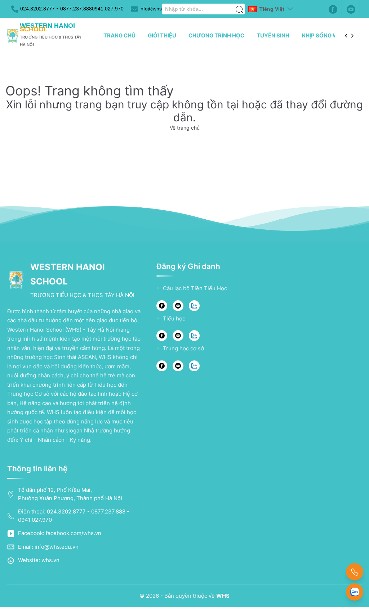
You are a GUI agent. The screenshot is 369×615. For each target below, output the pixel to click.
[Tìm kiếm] (239, 5)
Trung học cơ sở (183, 348)
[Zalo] (194, 305)
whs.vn (50, 560)
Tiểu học (174, 318)
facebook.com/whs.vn (73, 533)
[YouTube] (178, 305)
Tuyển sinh (273, 35)
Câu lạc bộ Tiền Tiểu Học (195, 288)
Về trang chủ (185, 128)
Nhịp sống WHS (324, 35)
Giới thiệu (162, 35)
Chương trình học (216, 35)
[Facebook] (333, 9)
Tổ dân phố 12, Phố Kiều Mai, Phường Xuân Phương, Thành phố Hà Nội (70, 494)
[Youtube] (351, 9)
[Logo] (12, 36)
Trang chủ (119, 35)
